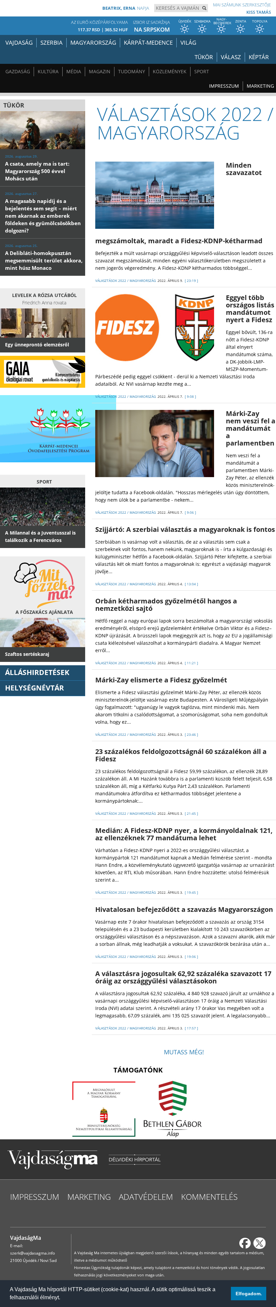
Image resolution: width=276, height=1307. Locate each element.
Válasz (231, 57)
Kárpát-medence (148, 42)
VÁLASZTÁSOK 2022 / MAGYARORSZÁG (125, 280)
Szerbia (51, 42)
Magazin (99, 71)
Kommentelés (209, 1196)
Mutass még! (184, 1052)
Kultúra (48, 71)
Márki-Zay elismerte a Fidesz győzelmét (161, 679)
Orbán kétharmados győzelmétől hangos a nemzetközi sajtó (166, 604)
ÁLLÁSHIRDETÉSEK (37, 672)
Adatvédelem (146, 1196)
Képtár (259, 57)
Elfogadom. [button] (249, 1293)
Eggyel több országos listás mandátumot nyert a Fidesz (250, 308)
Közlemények (169, 71)
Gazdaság (17, 71)
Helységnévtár (34, 687)
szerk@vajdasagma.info (32, 1253)
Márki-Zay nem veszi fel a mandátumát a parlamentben (250, 428)
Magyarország (93, 42)
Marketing (260, 86)
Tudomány (131, 71)
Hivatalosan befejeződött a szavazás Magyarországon (184, 909)
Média (73, 71)
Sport (201, 71)
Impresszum (224, 86)
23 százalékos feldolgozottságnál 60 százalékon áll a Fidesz (181, 755)
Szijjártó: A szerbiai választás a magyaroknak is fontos (185, 529)
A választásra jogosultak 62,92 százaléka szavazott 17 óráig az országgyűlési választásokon (183, 977)
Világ (188, 42)
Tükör (204, 57)
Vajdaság (19, 42)
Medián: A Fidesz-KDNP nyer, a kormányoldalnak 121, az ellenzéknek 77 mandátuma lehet (184, 834)
